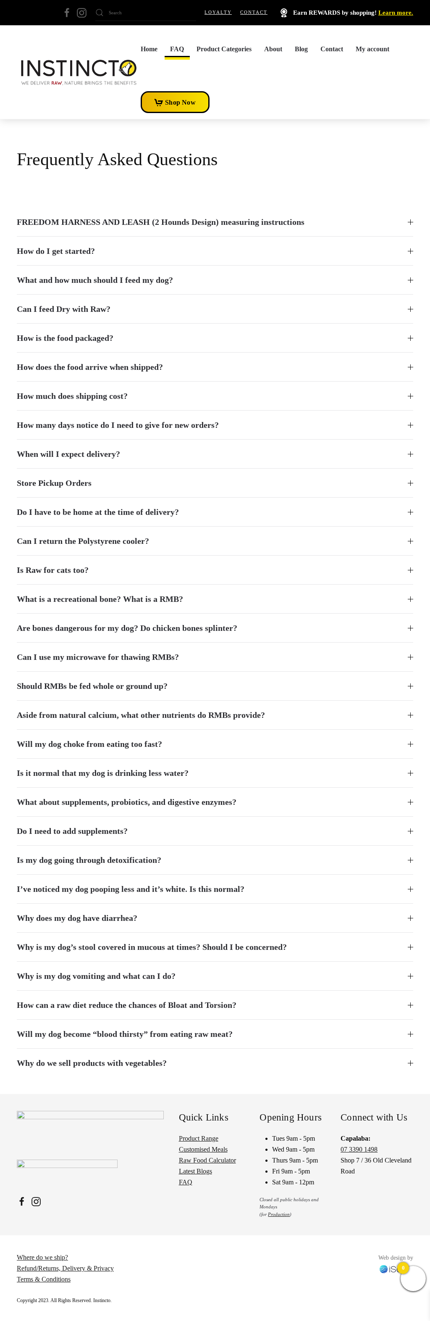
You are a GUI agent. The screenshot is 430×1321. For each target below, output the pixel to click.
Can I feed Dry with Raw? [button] (63, 309)
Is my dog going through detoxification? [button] (89, 860)
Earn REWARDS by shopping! (352, 12)
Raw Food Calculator (207, 1160)
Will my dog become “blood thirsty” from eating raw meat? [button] (125, 1034)
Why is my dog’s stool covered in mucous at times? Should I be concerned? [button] (152, 947)
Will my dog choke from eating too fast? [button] (89, 744)
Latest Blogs (195, 1171)
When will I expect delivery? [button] (68, 454)
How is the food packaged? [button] (65, 338)
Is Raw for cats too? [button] (53, 570)
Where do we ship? (42, 1257)
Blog (301, 49)
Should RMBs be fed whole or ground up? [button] (92, 686)
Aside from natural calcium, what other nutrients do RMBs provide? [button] (141, 715)
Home (149, 49)
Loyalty (218, 12)
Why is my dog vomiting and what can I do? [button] (96, 976)
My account (372, 49)
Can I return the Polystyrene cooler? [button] (83, 541)
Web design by (395, 1258)
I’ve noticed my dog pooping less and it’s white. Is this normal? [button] (130, 889)
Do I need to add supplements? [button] (72, 831)
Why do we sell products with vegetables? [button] (92, 1063)
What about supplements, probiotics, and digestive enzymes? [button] (126, 802)
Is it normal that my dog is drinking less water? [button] (103, 773)
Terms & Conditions (44, 1279)
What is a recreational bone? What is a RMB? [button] (100, 599)
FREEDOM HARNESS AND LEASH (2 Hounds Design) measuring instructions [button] (160, 222)
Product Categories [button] (224, 49)
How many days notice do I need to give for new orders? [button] (118, 425)
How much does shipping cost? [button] (72, 396)
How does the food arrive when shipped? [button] (90, 367)
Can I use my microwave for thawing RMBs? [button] (98, 657)
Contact (253, 12)
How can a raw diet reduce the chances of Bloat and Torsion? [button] (126, 1005)
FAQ (177, 49)
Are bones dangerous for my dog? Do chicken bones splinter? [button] (127, 628)
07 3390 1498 (359, 1149)
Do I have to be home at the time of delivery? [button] (98, 512)
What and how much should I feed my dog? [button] (95, 280)
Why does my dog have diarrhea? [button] (77, 918)
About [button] (273, 49)
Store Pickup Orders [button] (54, 483)
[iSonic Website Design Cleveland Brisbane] (396, 1268)
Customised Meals (203, 1149)
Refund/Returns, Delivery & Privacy (65, 1268)
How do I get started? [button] (56, 251)
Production (279, 1214)
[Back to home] (79, 72)
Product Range (198, 1138)
